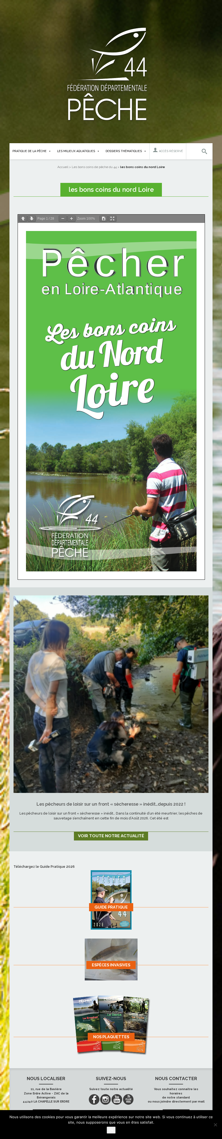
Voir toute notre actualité (111, 835)
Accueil (62, 167)
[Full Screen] (112, 219)
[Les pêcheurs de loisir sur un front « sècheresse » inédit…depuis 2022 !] (111, 694)
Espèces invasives (111, 965)
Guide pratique (111, 907)
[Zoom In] (71, 219)
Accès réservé (170, 151)
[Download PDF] (104, 219)
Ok (111, 1130)
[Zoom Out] (63, 219)
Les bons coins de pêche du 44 (94, 167)
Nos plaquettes (111, 1036)
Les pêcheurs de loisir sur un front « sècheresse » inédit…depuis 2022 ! (111, 804)
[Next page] (32, 219)
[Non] (215, 1124)
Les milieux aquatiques (76, 151)
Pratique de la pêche (29, 151)
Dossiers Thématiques (124, 151)
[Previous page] (23, 219)
